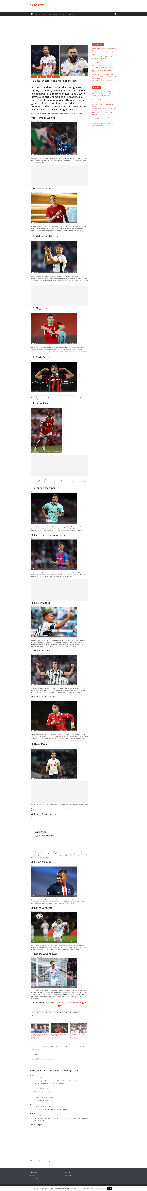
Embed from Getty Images (36, 121)
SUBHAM (43, 84)
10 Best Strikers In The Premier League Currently (39, 1034)
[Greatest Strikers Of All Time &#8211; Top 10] (78, 1028)
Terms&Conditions (35, 1179)
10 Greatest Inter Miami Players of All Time (103, 102)
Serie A (71, 14)
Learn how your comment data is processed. (65, 1161)
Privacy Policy (33, 1172)
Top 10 (44, 14)
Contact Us (68, 1175)
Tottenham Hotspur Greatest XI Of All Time (103, 91)
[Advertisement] (73, 27)
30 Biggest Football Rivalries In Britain (101, 65)
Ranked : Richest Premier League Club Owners (74, 1047)
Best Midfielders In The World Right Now (65, 1004)
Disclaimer (32, 1175)
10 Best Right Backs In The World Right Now (103, 67)
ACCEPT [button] (109, 1188)
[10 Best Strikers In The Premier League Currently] (40, 1028)
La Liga (55, 14)
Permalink (51, 1077)
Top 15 (58, 77)
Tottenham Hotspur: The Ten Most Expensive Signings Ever (45, 1048)
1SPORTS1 (37, 5)
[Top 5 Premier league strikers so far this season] (59, 1028)
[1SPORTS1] (32, 14)
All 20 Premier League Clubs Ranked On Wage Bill (104, 74)
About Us (67, 1172)
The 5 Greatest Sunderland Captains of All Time (104, 121)
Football (37, 14)
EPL (50, 14)
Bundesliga (63, 14)
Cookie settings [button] (101, 1188)
